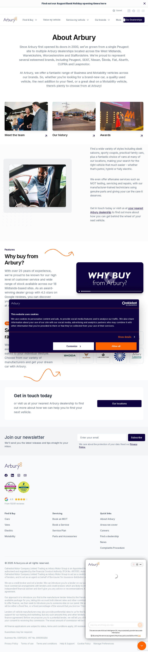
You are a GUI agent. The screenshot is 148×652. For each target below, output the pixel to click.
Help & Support (67, 643)
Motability (10, 536)
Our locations (119, 403)
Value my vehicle (51, 19)
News (103, 542)
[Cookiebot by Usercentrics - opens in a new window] (124, 304)
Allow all (116, 346)
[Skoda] (70, 355)
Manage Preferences (104, 643)
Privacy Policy (11, 643)
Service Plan (59, 530)
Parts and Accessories (64, 536)
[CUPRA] (86, 355)
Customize (71, 346)
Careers (104, 530)
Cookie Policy (84, 643)
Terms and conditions (46, 643)
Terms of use (27, 643)
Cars (7, 519)
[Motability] (120, 355)
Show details (124, 337)
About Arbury (107, 519)
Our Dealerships (134, 19)
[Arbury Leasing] (136, 355)
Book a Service (60, 524)
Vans (7, 524)
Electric (9, 530)
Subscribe (136, 437)
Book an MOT (59, 519)
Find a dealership (109, 536)
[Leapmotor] (103, 355)
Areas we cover (109, 524)
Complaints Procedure (112, 547)
